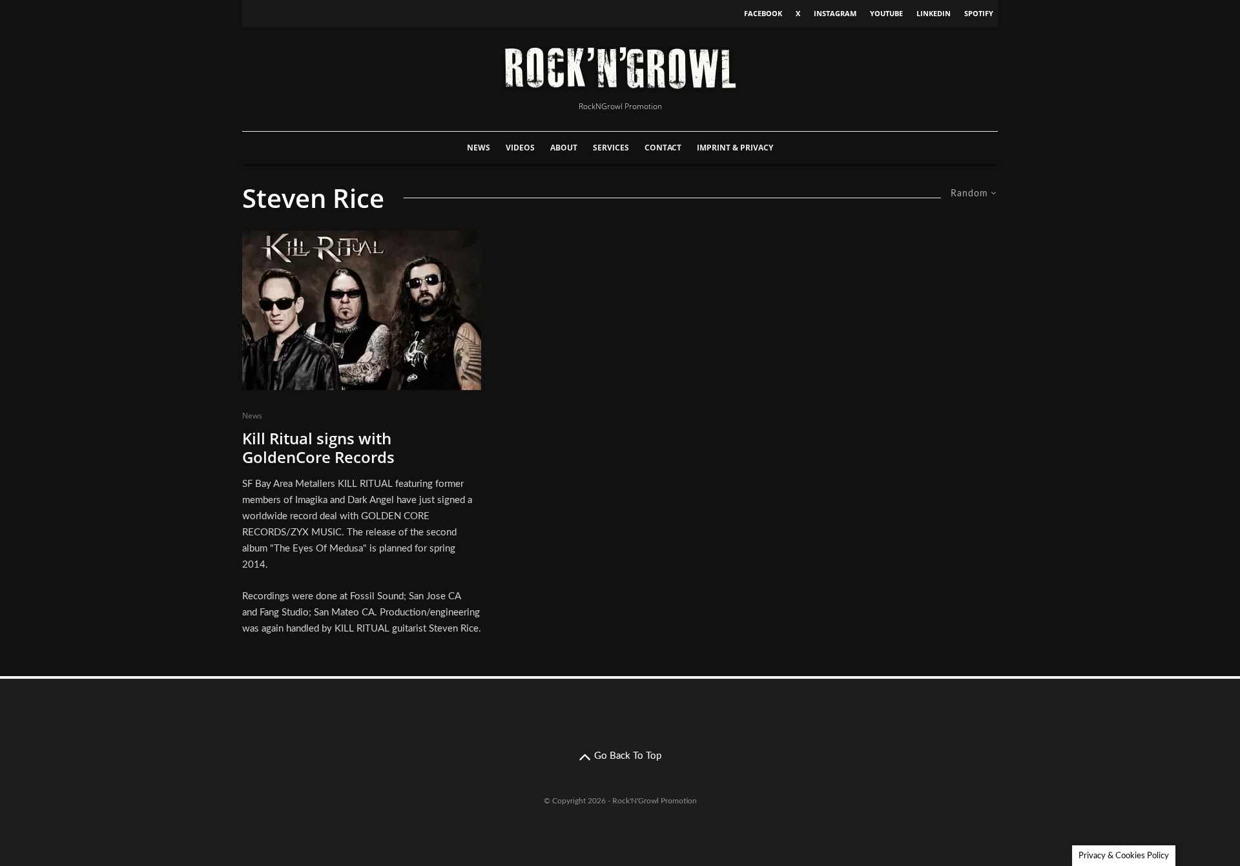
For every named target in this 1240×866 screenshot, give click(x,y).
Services (611, 147)
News (478, 147)
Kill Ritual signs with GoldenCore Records (318, 448)
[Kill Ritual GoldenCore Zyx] (361, 310)
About (563, 147)
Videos (520, 147)
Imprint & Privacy (735, 147)
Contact (663, 147)
